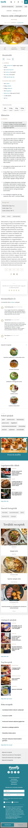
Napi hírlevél (8, 802)
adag (9, 59)
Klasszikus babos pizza (9, 733)
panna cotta (5, 423)
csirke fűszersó (9, 70)
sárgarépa (8, 91)
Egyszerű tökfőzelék (17, 689)
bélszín (22, 512)
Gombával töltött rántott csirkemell (13, 710)
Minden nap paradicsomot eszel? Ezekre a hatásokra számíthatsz (17, 473)
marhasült (13, 516)
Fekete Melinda (14, 582)
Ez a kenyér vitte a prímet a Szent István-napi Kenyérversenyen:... (17, 638)
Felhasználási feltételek (14, 777)
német (8, 216)
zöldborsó (9, 88)
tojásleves (11, 429)
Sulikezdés (14, 468)
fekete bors (7, 93)
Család (13, 479)
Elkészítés (20, 824)
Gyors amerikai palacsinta (16, 679)
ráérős (3, 216)
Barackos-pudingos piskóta (10, 727)
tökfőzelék (14, 686)
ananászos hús (5, 516)
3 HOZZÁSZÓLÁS (20, 22)
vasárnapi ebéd (16, 216)
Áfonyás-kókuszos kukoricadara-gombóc (12, 739)
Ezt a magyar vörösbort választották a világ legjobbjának (17, 493)
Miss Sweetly (14, 19)
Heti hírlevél (16, 802)
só (4, 95)
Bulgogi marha (14, 551)
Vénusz (14, 611)
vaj (6, 98)
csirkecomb (9, 65)
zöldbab (9, 86)
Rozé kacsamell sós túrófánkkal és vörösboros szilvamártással (14, 607)
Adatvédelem (14, 779)
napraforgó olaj (10, 77)
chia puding (22, 426)
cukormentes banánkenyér (9, 426)
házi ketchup (20, 419)
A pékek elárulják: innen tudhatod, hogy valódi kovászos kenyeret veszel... (17, 483)
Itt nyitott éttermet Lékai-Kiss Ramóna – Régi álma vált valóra (17, 648)
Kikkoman (14, 554)
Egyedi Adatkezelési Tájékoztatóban (13, 817)
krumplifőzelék (15, 665)
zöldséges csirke (17, 10)
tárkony (8, 72)
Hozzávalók (8, 824)
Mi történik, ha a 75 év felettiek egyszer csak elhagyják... (17, 627)
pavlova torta (10, 419)
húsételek (9, 10)
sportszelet (19, 6)
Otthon (13, 489)
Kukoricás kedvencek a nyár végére (11, 757)
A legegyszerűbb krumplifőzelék (16, 668)
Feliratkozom (20, 794)
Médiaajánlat (14, 784)
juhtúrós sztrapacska (7, 6)
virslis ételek (4, 512)
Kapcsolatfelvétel (14, 781)
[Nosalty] (3, 2)
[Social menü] (14, 2)
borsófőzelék (20, 429)
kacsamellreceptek (14, 512)
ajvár (3, 419)
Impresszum (14, 782)
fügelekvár (14, 423)
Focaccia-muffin (7, 716)
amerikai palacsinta (16, 676)
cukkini (7, 83)
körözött (4, 429)
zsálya (7, 74)
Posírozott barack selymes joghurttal (13, 721)
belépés (13, 302)
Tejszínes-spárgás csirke (14, 579)
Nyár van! (14, 623)
